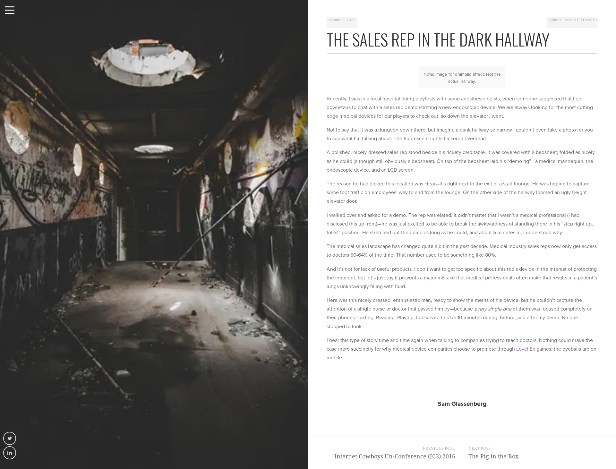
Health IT (572, 20)
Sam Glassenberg (462, 403)
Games (555, 20)
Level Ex (590, 20)
